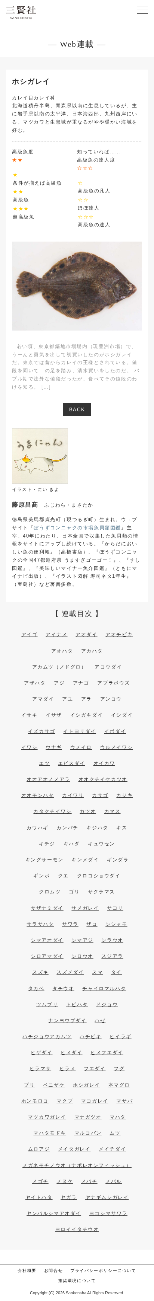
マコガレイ (94, 1101)
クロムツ (50, 892)
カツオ (88, 811)
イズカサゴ (41, 731)
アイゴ (29, 634)
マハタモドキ (49, 1133)
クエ (63, 876)
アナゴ (81, 683)
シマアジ (82, 940)
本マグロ (119, 1085)
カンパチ (67, 827)
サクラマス (101, 892)
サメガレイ (85, 908)
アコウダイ (108, 667)
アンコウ (111, 699)
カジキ (124, 795)
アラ (86, 699)
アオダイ (86, 634)
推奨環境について (77, 1280)
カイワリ (73, 795)
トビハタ (77, 1004)
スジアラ (112, 956)
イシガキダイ (86, 715)
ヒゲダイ (41, 1052)
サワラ (70, 924)
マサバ (124, 1101)
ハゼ (100, 1020)
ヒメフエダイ (106, 1052)
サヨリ (115, 908)
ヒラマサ (40, 1068)
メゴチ (40, 1181)
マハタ (118, 1117)
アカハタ (92, 651)
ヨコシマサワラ (108, 1213)
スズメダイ (70, 972)
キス (121, 827)
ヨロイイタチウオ (77, 1229)
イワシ (29, 747)
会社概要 (27, 1270)
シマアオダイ (47, 940)
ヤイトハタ (39, 1197)
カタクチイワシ (52, 811)
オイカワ (104, 763)
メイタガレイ (74, 1149)
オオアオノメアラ (48, 779)
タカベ (36, 988)
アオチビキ (119, 634)
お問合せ (53, 1270)
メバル (113, 1181)
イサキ (29, 715)
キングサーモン (44, 859)
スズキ (40, 972)
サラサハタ (40, 924)
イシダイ (122, 715)
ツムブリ (47, 1004)
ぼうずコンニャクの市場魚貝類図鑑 (77, 527)
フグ (119, 1068)
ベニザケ (54, 1085)
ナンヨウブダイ (67, 1020)
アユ (67, 699)
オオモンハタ (37, 795)
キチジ (47, 843)
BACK (77, 409)
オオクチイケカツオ (102, 779)
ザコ (91, 924)
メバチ (89, 1181)
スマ (97, 972)
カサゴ (100, 795)
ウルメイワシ (116, 747)
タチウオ (63, 988)
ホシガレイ (86, 1085)
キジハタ (97, 827)
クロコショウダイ (99, 876)
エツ (44, 763)
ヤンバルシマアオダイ (54, 1213)
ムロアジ (39, 1149)
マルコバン (88, 1133)
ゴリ (74, 892)
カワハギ (37, 827)
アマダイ (43, 699)
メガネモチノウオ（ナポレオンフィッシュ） (77, 1165)
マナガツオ (88, 1117)
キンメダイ (85, 859)
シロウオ (82, 956)
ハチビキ (90, 1036)
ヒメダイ (71, 1052)
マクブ (64, 1101)
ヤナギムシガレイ (107, 1197)
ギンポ (41, 876)
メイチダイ (112, 1149)
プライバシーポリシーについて (103, 1270)
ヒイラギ (120, 1036)
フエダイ (94, 1068)
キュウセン (101, 843)
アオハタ (62, 651)
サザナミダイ (47, 908)
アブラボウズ (113, 683)
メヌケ (64, 1181)
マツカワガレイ (47, 1117)
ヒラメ (67, 1068)
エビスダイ (71, 763)
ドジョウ (107, 1004)
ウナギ (54, 747)
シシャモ (116, 924)
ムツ (115, 1133)
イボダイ (115, 731)
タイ (116, 972)
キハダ (72, 843)
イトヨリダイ (79, 731)
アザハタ (35, 683)
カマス (112, 811)
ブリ (29, 1085)
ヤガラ (69, 1197)
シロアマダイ (47, 956)
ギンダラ (118, 859)
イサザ (54, 715)
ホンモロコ (35, 1101)
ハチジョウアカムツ (46, 1036)
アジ (59, 683)
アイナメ (56, 634)
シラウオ (112, 940)
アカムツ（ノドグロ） (59, 667)
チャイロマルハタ (104, 988)
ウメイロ (81, 747)
